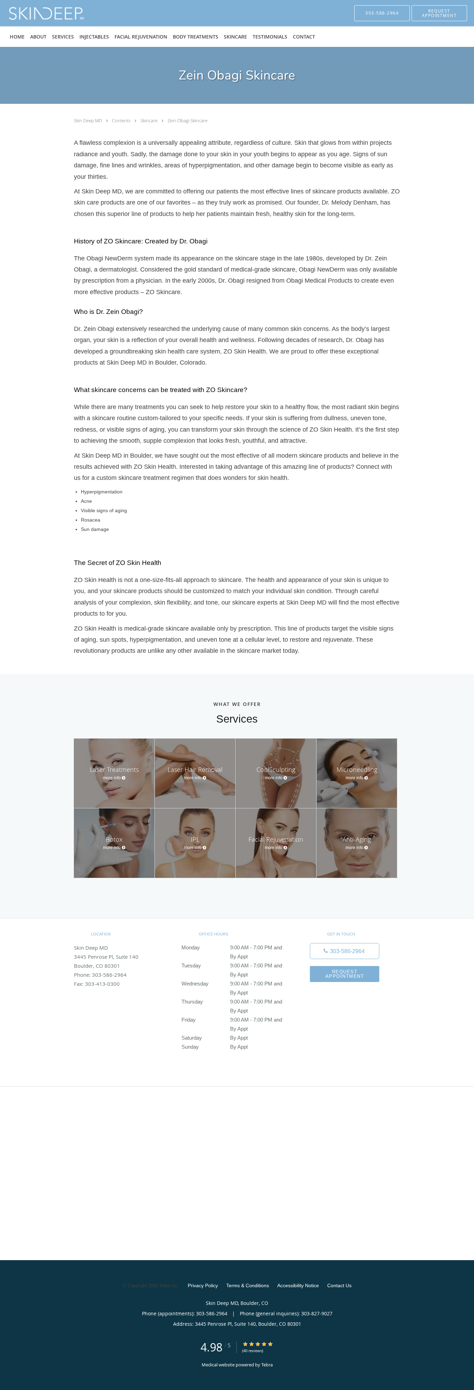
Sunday (214, 1047)
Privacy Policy (203, 1285)
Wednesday (231, 984)
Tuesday (231, 966)
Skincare (150, 120)
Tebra (267, 1365)
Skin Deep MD (88, 120)
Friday (231, 1020)
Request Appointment (344, 974)
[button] (439, 13)
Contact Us (339, 1285)
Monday (231, 948)
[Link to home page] (36, 13)
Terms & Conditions (247, 1285)
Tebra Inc (168, 1285)
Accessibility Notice (298, 1285)
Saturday (214, 1038)
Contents (122, 120)
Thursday (231, 1002)
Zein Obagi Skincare (188, 120)
